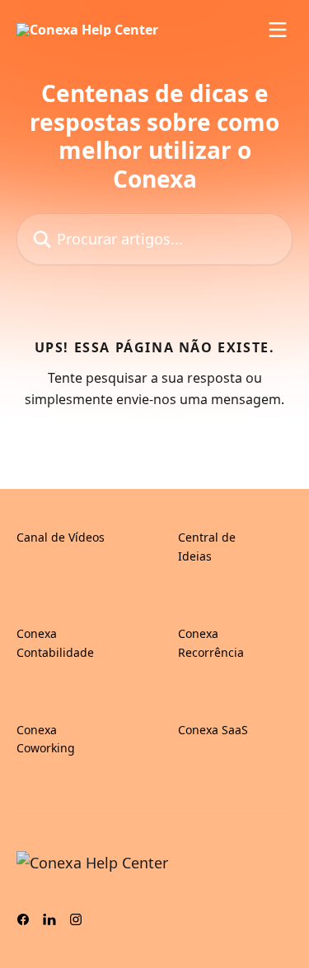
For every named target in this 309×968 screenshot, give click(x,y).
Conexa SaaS (213, 730)
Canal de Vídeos (60, 537)
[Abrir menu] (278, 30)
